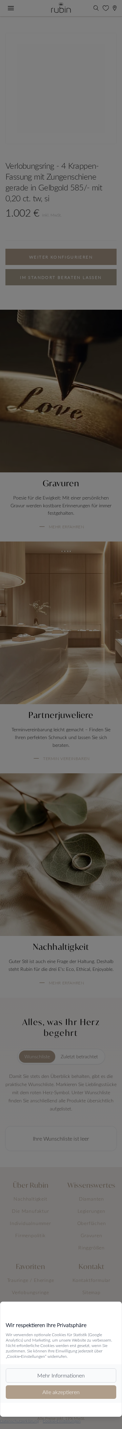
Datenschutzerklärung (19, 1421)
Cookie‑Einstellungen (62, 1421)
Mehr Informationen (61, 1375)
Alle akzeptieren (61, 1391)
